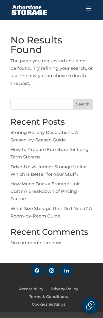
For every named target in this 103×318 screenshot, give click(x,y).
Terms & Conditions (48, 296)
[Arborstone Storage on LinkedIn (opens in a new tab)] (66, 270)
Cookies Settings (48, 304)
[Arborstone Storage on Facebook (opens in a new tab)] (37, 270)
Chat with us (90, 305)
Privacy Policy (64, 288)
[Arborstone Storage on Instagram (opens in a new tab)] (52, 270)
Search (83, 104)
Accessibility (31, 288)
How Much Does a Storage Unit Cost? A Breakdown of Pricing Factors (45, 191)
